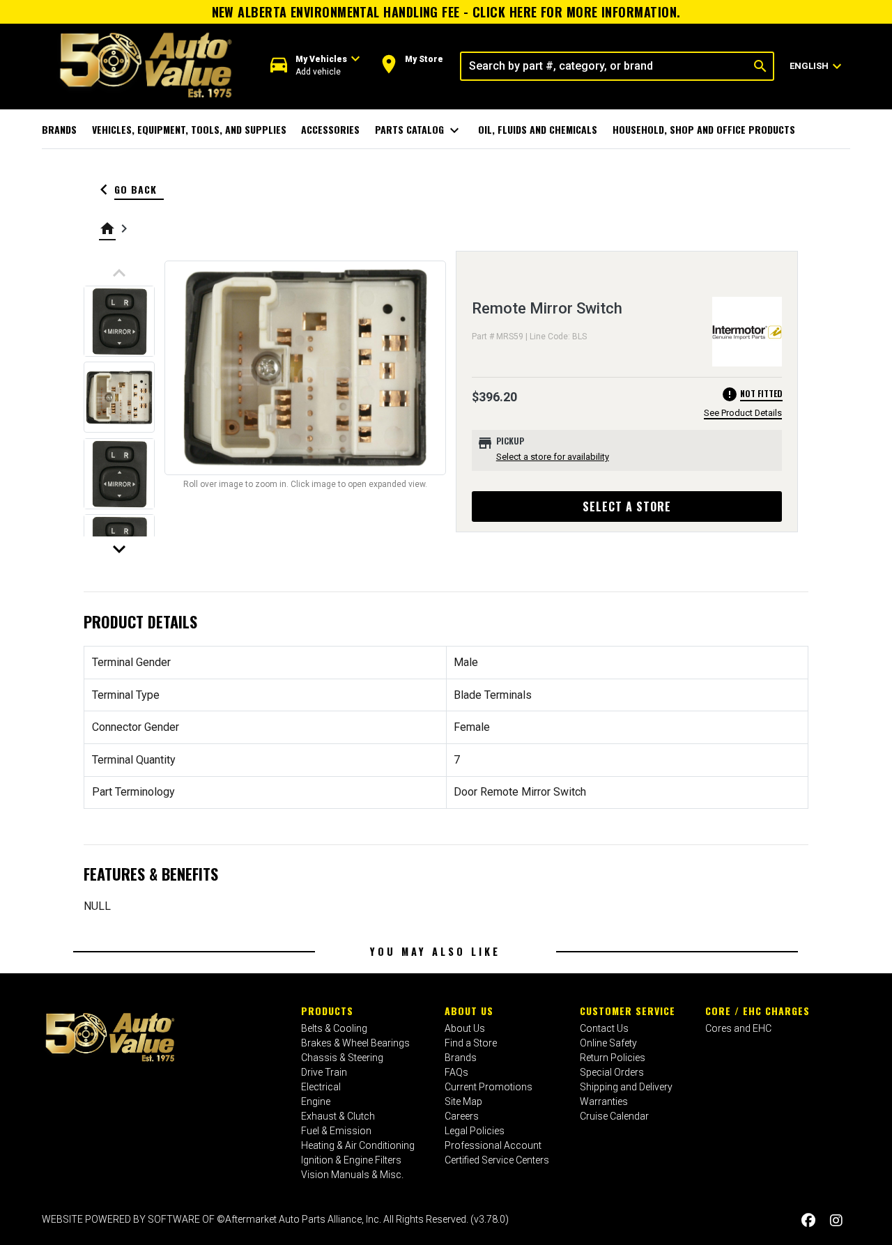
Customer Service (627, 1010)
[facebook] (808, 1221)
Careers (462, 1116)
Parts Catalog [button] (419, 130)
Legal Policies (475, 1130)
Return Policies (612, 1057)
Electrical (321, 1086)
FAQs (456, 1072)
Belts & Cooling (334, 1028)
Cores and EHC (738, 1028)
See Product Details (743, 413)
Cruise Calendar (614, 1116)
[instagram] (836, 1221)
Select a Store (627, 506)
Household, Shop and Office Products (704, 129)
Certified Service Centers (497, 1160)
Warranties (604, 1101)
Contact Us (604, 1028)
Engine (315, 1101)
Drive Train (324, 1072)
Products (327, 1010)
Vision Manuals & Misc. (352, 1174)
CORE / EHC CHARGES (757, 1010)
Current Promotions (488, 1086)
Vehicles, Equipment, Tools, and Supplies (189, 129)
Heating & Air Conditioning (358, 1145)
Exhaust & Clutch (338, 1116)
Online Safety (608, 1043)
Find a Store (471, 1043)
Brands (59, 129)
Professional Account (493, 1145)
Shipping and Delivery (626, 1086)
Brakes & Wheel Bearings (355, 1043)
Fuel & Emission (336, 1130)
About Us (469, 1010)
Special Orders (612, 1072)
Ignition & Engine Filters (351, 1160)
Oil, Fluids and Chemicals (537, 129)
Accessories (330, 129)
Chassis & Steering (342, 1057)
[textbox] (604, 66)
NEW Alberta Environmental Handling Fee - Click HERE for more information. (446, 12)
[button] (315, 66)
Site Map (463, 1101)
